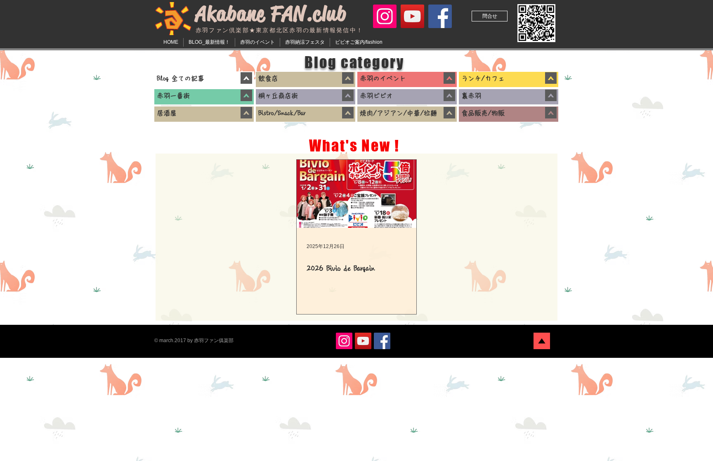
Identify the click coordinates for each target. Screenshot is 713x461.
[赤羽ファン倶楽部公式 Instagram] (385, 16)
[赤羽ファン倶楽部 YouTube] (412, 16)
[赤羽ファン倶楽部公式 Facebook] (440, 16)
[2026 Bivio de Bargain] (356, 194)
